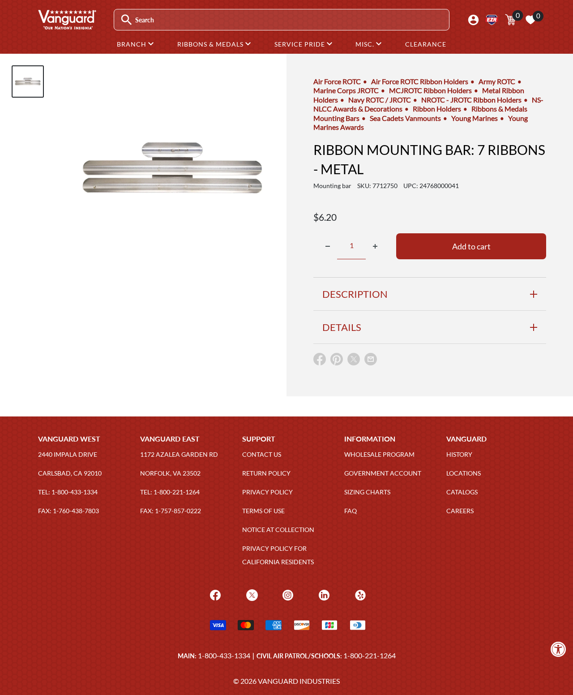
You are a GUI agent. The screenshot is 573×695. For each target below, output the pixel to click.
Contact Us (261, 454)
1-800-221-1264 (369, 655)
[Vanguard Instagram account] (286, 594)
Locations (463, 473)
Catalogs (462, 492)
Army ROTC (497, 81)
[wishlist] (530, 20)
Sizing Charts (367, 492)
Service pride (300, 44)
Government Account (382, 473)
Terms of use (263, 511)
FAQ (350, 511)
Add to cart (471, 246)
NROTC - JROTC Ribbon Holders (471, 99)
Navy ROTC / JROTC (379, 99)
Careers (460, 511)
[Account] (473, 20)
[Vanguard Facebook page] (214, 594)
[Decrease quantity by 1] (327, 246)
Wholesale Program (379, 454)
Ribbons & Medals (211, 44)
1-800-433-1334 (224, 655)
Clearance (425, 44)
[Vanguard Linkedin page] (322, 594)
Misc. (365, 44)
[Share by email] (370, 359)
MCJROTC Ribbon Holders (430, 90)
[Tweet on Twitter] (353, 361)
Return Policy (266, 473)
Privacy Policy (267, 492)
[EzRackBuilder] (492, 20)
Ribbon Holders (437, 108)
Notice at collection (278, 529)
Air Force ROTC (337, 81)
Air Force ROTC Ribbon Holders (419, 81)
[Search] (126, 20)
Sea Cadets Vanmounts (405, 118)
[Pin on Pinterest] (336, 361)
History (459, 454)
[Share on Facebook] (319, 361)
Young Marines (474, 118)
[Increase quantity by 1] (375, 246)
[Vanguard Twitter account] (251, 594)
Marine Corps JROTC (346, 90)
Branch (132, 44)
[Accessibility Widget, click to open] (558, 649)
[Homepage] (66, 26)
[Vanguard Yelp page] (359, 594)
